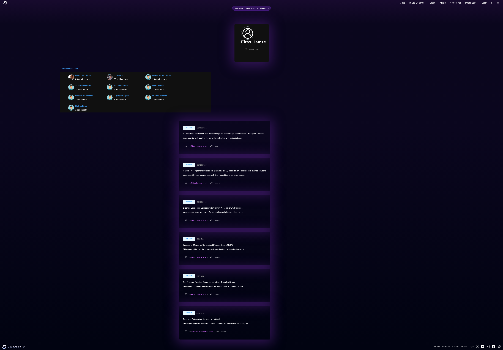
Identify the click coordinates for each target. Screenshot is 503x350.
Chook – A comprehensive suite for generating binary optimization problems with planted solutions (224, 171)
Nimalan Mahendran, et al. (202, 331)
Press (464, 347)
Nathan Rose (81, 106)
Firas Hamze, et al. (199, 146)
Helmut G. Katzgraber (161, 75)
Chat (402, 3)
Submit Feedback (442, 347)
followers (254, 49)
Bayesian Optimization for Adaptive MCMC (201, 319)
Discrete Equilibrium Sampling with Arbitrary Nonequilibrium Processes (213, 208)
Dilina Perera (158, 85)
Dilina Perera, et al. (199, 183)
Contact (455, 347)
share (217, 146)
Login (484, 3)
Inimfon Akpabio (159, 96)
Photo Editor (471, 3)
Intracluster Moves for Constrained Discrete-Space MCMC (208, 245)
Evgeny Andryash (122, 96)
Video (433, 3)
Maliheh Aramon (121, 85)
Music (443, 3)
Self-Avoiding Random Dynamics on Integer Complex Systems (210, 282)
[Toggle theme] (492, 3)
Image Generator (417, 3)
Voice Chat (455, 3)
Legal (471, 347)
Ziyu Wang (118, 75)
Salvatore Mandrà (83, 85)
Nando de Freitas (83, 75)
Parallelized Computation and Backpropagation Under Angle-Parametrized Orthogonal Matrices (223, 134)
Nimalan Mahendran (84, 96)
